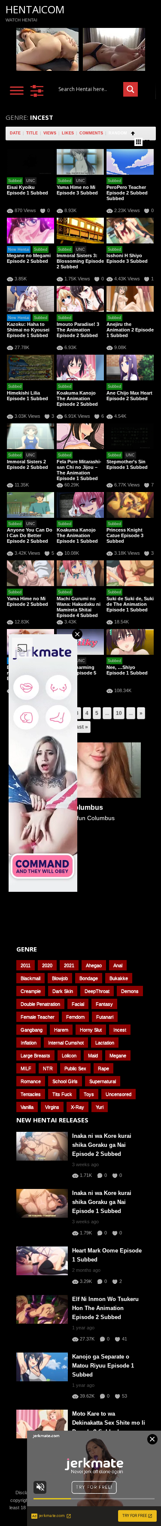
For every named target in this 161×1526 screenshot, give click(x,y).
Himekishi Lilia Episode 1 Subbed (27, 395)
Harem (61, 1029)
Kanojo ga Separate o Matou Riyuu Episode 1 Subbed (103, 1365)
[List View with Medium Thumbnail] (147, 142)
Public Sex (75, 1068)
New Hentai (18, 249)
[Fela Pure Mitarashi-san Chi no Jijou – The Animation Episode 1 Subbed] (80, 436)
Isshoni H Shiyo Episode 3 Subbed (127, 258)
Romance (31, 1081)
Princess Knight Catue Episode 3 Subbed (124, 535)
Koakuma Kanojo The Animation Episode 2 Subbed (77, 398)
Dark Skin (62, 991)
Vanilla (27, 1107)
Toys (89, 1094)
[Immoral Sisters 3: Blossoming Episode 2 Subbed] (80, 230)
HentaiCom (35, 9)
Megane (117, 1055)
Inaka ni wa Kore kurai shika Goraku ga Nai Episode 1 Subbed (101, 1202)
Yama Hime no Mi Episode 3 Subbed (77, 190)
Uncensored (118, 1094)
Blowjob (60, 978)
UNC (30, 181)
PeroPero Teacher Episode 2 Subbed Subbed (127, 193)
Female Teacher (38, 1016)
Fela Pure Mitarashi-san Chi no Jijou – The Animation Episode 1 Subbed (79, 470)
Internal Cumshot (66, 1042)
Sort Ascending (133, 133)
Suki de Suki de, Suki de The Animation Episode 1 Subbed (130, 604)
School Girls (65, 1081)
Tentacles (31, 1094)
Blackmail (30, 978)
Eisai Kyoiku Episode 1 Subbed (27, 190)
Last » (80, 727)
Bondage (88, 978)
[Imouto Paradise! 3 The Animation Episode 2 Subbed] (80, 299)
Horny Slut (91, 1029)
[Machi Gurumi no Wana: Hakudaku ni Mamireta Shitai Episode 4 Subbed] (80, 573)
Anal (117, 965)
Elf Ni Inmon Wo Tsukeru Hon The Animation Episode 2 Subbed (105, 1308)
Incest (119, 1029)
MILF (26, 1068)
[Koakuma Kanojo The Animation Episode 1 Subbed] (80, 505)
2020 (47, 965)
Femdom (75, 1016)
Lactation (104, 1042)
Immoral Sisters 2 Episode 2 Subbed (27, 464)
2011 (25, 965)
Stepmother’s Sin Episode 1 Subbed (127, 464)
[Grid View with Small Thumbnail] (138, 142)
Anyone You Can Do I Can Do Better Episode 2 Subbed (29, 535)
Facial (78, 1003)
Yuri (99, 1107)
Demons (130, 991)
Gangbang (32, 1029)
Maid (93, 1055)
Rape (103, 1068)
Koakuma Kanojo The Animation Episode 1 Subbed (77, 535)
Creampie (31, 991)
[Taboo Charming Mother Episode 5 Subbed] (80, 642)
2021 (69, 965)
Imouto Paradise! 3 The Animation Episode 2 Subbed (78, 330)
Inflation (28, 1042)
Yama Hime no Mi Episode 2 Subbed (27, 601)
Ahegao (94, 965)
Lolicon (69, 1055)
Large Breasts (35, 1055)
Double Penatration (40, 1003)
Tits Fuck (62, 1094)
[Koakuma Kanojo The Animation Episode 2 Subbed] (80, 367)
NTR (48, 1068)
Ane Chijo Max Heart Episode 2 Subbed (129, 395)
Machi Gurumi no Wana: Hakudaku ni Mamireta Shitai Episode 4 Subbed (78, 607)
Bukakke (118, 978)
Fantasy (104, 1003)
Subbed (14, 181)
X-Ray (77, 1107)
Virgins (52, 1107)
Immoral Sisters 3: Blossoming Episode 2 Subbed (80, 261)
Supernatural (102, 1081)
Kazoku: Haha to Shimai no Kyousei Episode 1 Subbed (28, 330)
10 (119, 713)
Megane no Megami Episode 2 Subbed (29, 258)
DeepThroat (97, 991)
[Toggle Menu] (17, 90)
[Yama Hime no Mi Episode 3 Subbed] (80, 162)
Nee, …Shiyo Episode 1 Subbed (127, 670)
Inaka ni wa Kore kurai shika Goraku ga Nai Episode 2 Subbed (101, 1145)
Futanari (104, 1016)
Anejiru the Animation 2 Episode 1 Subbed (130, 330)
